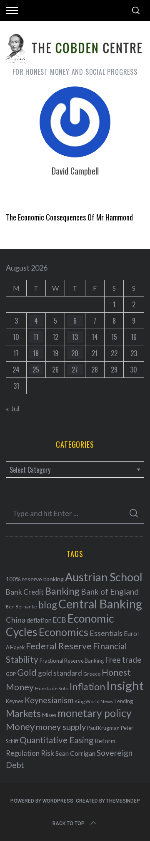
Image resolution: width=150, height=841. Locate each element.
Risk (47, 752)
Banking (62, 591)
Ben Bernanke (21, 606)
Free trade (123, 659)
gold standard (60, 673)
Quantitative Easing (56, 740)
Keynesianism (49, 700)
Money (20, 726)
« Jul (13, 408)
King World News (94, 701)
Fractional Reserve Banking (72, 660)
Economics (63, 632)
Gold (27, 672)
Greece (91, 674)
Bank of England (110, 591)
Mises (49, 715)
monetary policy (95, 713)
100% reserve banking (35, 579)
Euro (130, 633)
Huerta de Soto (51, 688)
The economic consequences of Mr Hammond (69, 217)
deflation (39, 620)
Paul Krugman (103, 728)
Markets (23, 713)
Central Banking (100, 604)
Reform (105, 741)
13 (75, 337)
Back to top (68, 823)
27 (75, 370)
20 (74, 353)
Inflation (87, 686)
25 (35, 370)
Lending (124, 701)
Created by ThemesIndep (108, 801)
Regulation (23, 753)
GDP (11, 674)
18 (36, 353)
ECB (59, 620)
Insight (125, 685)
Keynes (14, 701)
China (15, 619)
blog (47, 604)
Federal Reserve (59, 646)
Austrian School (103, 577)
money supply (61, 727)
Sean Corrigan (75, 753)
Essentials (106, 633)
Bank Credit (25, 592)
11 (35, 337)
